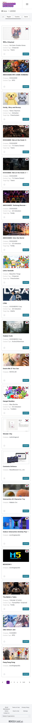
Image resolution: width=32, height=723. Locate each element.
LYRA (5, 303)
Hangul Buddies (9, 401)
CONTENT (13, 11)
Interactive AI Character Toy (14, 499)
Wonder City (7, 434)
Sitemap (25, 711)
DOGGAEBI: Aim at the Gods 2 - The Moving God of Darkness (15, 173)
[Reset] (3, 16)
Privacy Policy (25, 707)
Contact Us (6, 713)
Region (9, 17)
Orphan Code (8, 336)
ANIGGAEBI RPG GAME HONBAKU (15, 75)
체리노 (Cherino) (8, 42)
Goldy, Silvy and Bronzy (12, 107)
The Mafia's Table (9, 597)
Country (17, 17)
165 (24, 682)
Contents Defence (10, 466)
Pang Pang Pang (9, 662)
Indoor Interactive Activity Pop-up (15, 532)
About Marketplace (6, 708)
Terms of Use (16, 707)
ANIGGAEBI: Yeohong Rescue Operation (14, 205)
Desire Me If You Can (11, 368)
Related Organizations (9, 716)
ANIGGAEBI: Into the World (13, 238)
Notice (6, 711)
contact (25, 54)
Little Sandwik (8, 270)
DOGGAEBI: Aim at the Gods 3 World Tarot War (14, 140)
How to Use (16, 711)
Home (5, 11)
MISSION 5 (7, 564)
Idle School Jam (9, 630)
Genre (26, 17)
